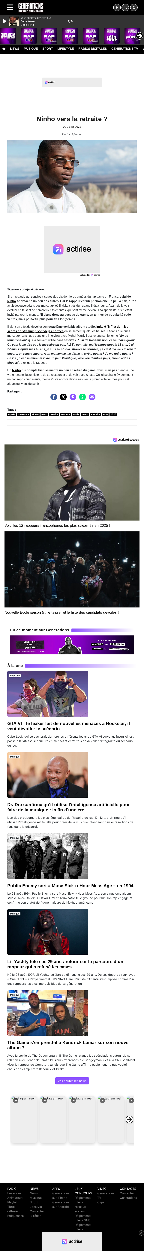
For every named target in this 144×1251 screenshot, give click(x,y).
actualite (95, 414)
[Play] (5, 21)
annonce (65, 414)
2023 (113, 414)
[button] (24, 1119)
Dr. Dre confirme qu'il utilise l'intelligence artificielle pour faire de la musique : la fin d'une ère (68, 807)
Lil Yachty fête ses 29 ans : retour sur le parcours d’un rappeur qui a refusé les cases (65, 964)
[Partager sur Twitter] (62, 399)
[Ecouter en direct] (117, 7)
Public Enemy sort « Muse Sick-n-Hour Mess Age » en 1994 (70, 885)
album (35, 414)
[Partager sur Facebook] (53, 399)
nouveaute (23, 414)
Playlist (12, 1202)
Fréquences (15, 1216)
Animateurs (15, 1198)
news (85, 414)
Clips (100, 1202)
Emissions (14, 1193)
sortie (76, 414)
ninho (44, 414)
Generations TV (124, 48)
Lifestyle (65, 48)
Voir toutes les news (72, 1081)
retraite (54, 414)
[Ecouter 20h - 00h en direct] (72, 645)
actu (105, 414)
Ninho (11, 301)
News (14, 48)
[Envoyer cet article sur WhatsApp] (81, 399)
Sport (47, 48)
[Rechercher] (125, 7)
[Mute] (70, 21)
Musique (31, 48)
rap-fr (11, 414)
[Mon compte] (134, 7)
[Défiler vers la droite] (129, 1119)
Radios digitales (92, 48)
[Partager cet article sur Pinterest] (72, 399)
